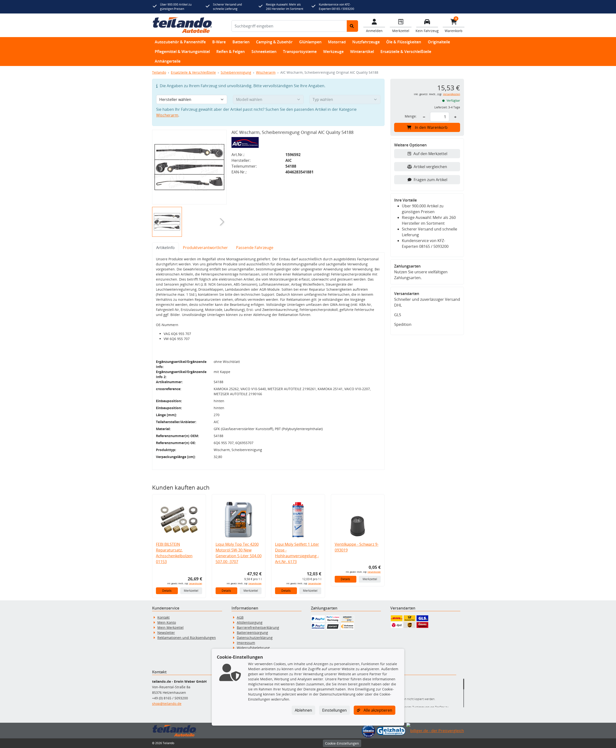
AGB (240, 617)
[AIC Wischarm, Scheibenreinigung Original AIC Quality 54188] (189, 167)
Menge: (411, 116)
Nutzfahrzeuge (366, 42)
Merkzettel (191, 591)
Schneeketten (263, 51)
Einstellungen (334, 710)
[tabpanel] (268, 361)
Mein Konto (166, 622)
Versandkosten (195, 583)
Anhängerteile (167, 61)
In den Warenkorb (431, 127)
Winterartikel (362, 51)
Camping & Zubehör (274, 42)
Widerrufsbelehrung (253, 647)
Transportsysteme (300, 51)
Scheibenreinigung (236, 72)
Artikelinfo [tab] (165, 247)
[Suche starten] (352, 26)
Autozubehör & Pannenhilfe (180, 42)
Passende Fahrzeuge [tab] (254, 247)
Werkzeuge (333, 51)
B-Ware (219, 42)
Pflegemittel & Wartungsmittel (182, 51)
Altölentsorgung (250, 622)
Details (167, 591)
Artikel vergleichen (430, 166)
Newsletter (166, 632)
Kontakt (163, 617)
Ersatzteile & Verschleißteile (405, 51)
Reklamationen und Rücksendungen (186, 637)
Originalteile (439, 42)
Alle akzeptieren (377, 710)
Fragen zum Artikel (430, 179)
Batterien (241, 42)
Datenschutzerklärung (255, 637)
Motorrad (337, 42)
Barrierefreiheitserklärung (258, 627)
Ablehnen (303, 710)
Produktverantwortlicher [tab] (205, 247)
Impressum (246, 642)
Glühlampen (310, 42)
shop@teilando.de (166, 703)
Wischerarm (266, 72)
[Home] (182, 25)
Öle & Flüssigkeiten (403, 42)
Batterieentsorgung (252, 632)
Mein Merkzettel (170, 627)
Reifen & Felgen (230, 51)
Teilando (159, 72)
